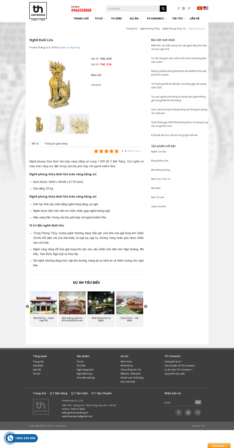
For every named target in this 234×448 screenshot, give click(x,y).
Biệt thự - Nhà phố (130, 373)
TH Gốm (81, 365)
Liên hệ (194, 18)
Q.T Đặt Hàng (58, 393)
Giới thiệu (38, 365)
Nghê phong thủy (150, 28)
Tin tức (36, 373)
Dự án (134, 18)
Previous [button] (31, 83)
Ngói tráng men (85, 369)
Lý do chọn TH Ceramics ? (178, 369)
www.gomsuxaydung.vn (75, 412)
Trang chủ (81, 18)
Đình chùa (126, 361)
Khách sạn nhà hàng (132, 377)
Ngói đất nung (84, 373)
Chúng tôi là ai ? (173, 361)
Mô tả (35, 143)
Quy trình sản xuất (175, 373)
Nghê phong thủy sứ (174, 28)
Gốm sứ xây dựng (70, 47)
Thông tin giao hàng (55, 143)
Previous (27, 306)
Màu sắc (96, 75)
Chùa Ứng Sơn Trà (131, 369)
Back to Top (198, 425)
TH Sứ (80, 361)
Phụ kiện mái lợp (86, 377)
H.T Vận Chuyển (102, 393)
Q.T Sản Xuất (79, 393)
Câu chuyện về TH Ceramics (180, 365)
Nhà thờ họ (127, 365)
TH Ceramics (155, 18)
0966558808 (81, 10)
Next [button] (87, 83)
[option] (59, 83)
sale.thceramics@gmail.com (77, 416)
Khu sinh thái (128, 381)
